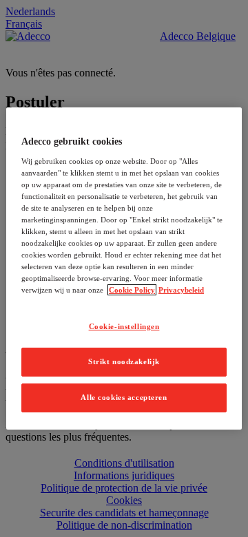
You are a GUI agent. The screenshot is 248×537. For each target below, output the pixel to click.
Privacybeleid (181, 290)
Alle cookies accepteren (124, 397)
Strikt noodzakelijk (124, 361)
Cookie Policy (132, 290)
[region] (124, 268)
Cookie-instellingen (124, 326)
